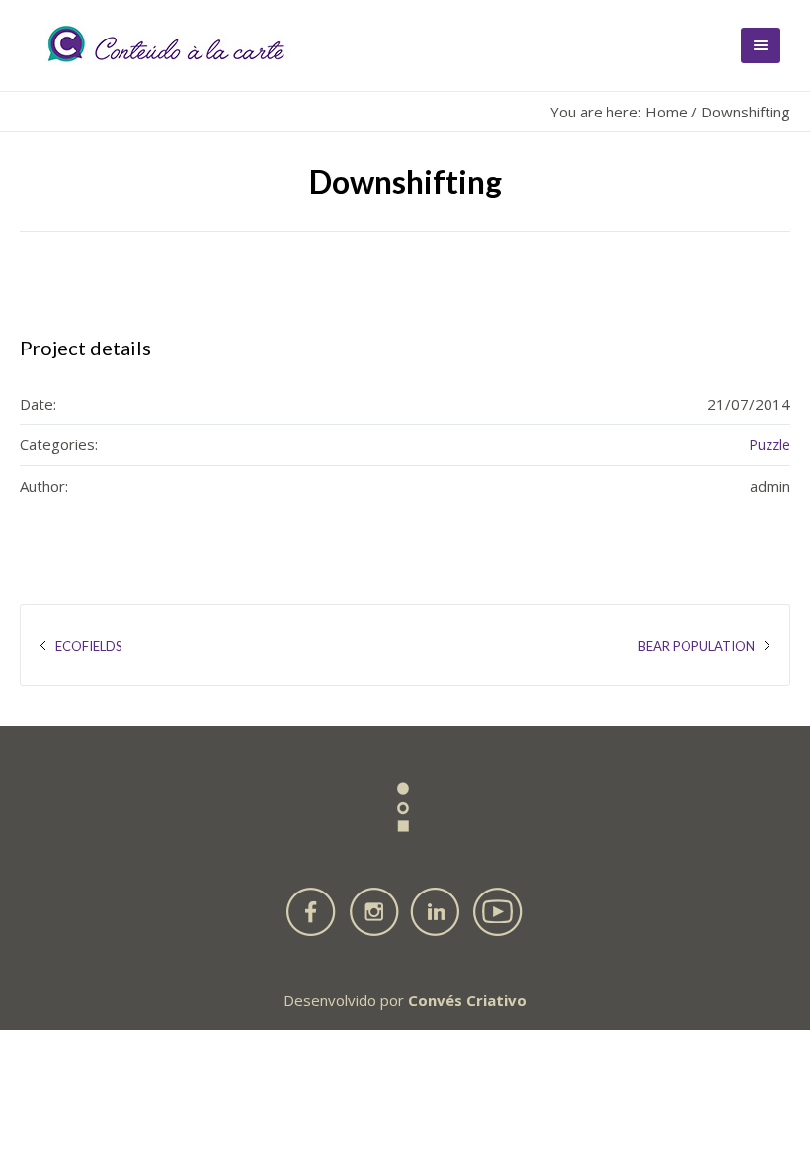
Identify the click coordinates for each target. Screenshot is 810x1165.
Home (666, 111)
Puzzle (769, 444)
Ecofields (88, 646)
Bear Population (696, 646)
